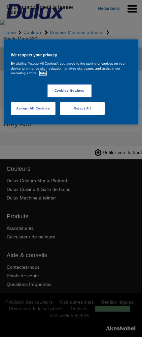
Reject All (82, 108)
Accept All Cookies (33, 108)
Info (43, 73)
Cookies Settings (69, 90)
